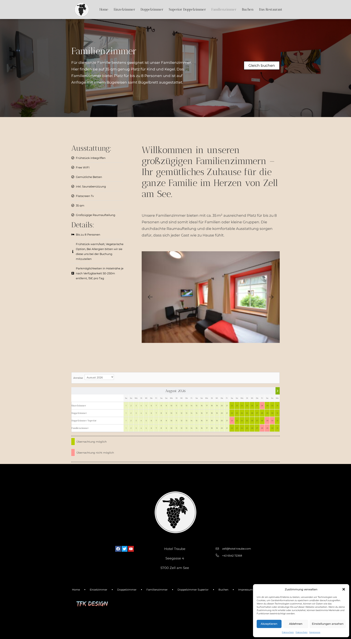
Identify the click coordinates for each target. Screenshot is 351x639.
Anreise (78, 377)
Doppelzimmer (152, 9)
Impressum (314, 632)
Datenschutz (288, 632)
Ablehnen (295, 623)
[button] (344, 589)
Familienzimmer (223, 9)
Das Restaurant (270, 9)
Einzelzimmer (124, 9)
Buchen (248, 9)
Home (103, 9)
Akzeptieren (269, 623)
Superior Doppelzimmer (187, 9)
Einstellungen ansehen (328, 623)
